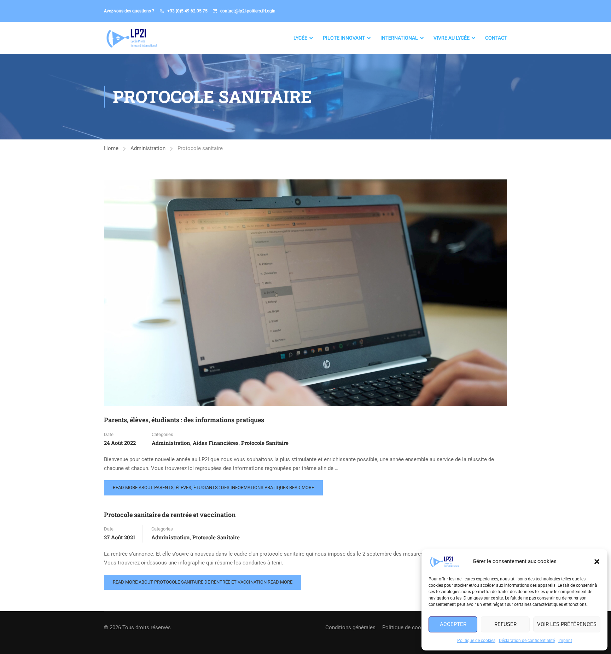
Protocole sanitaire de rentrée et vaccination (169, 514)
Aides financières (216, 442)
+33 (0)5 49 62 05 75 (187, 10)
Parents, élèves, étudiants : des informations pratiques (184, 419)
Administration (147, 148)
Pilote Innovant (344, 38)
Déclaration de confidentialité (527, 640)
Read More (213, 487)
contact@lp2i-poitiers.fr (242, 10)
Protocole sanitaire (265, 442)
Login (270, 10)
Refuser (505, 624)
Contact (496, 38)
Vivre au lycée (451, 38)
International (399, 38)
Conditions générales (350, 627)
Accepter (453, 624)
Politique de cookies (476, 640)
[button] (596, 561)
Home (111, 148)
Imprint (565, 640)
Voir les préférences (567, 624)
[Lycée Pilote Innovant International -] (131, 37)
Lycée (300, 38)
